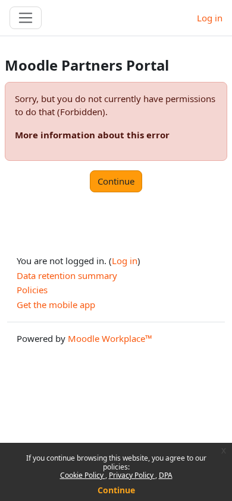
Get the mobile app (56, 304)
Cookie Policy (82, 475)
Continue (116, 490)
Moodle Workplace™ (110, 338)
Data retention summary (67, 275)
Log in (209, 18)
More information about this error (92, 135)
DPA (166, 475)
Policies (32, 290)
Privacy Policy (132, 475)
